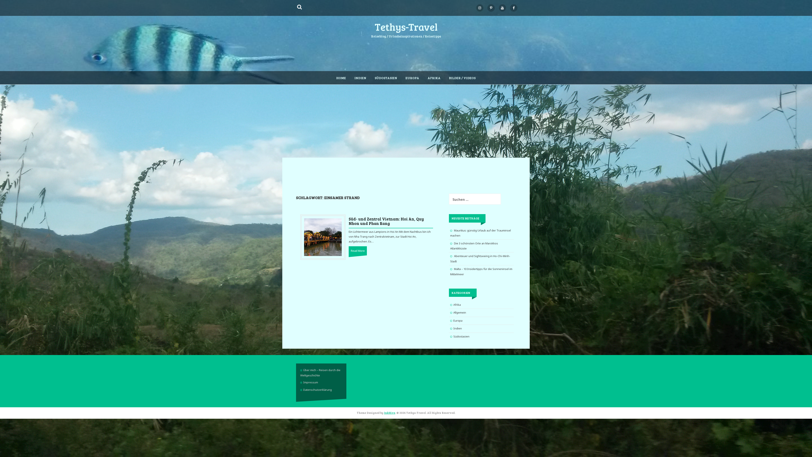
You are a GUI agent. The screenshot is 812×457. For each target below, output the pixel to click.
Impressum (310, 382)
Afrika (434, 78)
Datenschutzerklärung (317, 390)
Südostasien (386, 78)
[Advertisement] (406, 118)
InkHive (389, 413)
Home (341, 78)
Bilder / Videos (462, 78)
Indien (360, 78)
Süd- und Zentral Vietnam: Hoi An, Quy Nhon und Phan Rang (386, 221)
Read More (358, 251)
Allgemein (459, 312)
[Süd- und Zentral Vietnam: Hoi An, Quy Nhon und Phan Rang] (323, 237)
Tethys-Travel (406, 26)
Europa (412, 78)
